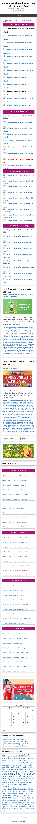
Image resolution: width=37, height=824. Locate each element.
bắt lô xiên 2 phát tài (21, 413)
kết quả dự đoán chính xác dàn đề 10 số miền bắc (15, 522)
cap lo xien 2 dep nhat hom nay (19, 428)
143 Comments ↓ (14, 368)
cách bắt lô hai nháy (10, 345)
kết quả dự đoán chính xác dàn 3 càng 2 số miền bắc (15, 566)
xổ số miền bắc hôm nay (11, 808)
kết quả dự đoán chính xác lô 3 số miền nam (14, 623)
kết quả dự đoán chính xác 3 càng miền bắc (13, 561)
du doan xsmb (21, 760)
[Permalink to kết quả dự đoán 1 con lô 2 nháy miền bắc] (18, 315)
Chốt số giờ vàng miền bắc (11, 756)
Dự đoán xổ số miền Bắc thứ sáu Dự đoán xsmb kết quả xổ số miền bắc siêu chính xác (17, 782)
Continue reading (15, 324)
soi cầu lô (29, 352)
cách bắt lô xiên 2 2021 (15, 417)
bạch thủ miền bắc (26, 403)
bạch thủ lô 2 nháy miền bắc (19, 338)
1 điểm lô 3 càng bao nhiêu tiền (21, 329)
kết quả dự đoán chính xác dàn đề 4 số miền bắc (14, 508)
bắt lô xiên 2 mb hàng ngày (9, 413)
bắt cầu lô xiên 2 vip (9, 408)
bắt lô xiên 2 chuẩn (26, 410)
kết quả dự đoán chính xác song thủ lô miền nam (15, 609)
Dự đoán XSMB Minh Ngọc (13, 771)
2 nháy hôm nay (20, 332)
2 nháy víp (29, 333)
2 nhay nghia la (13, 333)
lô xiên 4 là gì (8, 431)
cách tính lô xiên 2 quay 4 (14, 425)
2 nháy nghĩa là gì (22, 333)
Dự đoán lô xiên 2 (14, 769)
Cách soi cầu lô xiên (9, 760)
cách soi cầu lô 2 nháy (25, 347)
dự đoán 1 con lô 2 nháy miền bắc (13, 350)
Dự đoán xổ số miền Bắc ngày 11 (19, 778)
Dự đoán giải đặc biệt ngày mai (20, 765)
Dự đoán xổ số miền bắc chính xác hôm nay (18, 776)
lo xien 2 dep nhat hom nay (13, 430)
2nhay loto (17, 335)
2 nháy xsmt (12, 335)
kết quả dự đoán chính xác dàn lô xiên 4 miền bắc (15, 556)
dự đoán (26, 762)
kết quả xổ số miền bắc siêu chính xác (20, 789)
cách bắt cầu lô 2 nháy (21, 344)
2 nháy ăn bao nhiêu (11, 332)
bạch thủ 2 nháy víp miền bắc (22, 336)
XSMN (20, 806)
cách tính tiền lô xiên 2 (25, 425)
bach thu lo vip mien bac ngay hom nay (12, 403)
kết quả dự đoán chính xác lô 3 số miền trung (13, 671)
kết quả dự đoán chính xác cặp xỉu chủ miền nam (15, 604)
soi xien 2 (7, 433)
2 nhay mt (7, 333)
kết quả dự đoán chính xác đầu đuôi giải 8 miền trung (15, 662)
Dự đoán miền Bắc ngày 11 (26, 769)
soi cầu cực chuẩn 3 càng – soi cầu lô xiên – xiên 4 (18, 4)
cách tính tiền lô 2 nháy (14, 348)
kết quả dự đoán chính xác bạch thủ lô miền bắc (14, 480)
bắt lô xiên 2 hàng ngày (18, 411)
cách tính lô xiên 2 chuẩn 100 (16, 423)
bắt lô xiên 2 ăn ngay (26, 408)
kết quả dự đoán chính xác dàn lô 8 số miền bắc (14, 542)
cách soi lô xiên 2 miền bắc (23, 422)
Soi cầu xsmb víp (23, 327)
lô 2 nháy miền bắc (9, 352)
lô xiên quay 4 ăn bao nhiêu (18, 431)
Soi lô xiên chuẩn (21, 800)
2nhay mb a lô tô (25, 335)
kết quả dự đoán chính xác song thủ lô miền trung (14, 657)
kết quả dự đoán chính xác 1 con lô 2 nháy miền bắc (15, 476)
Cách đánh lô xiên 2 (9, 419)
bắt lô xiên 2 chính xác (15, 410)
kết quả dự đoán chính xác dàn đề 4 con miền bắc (15, 743)
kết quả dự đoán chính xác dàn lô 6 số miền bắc (15, 538)
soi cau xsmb (24, 791)
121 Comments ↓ (14, 296)
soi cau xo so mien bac (10, 791)
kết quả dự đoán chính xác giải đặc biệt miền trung (15, 638)
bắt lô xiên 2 (18, 408)
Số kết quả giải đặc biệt (12, 802)
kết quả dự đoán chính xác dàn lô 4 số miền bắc (14, 527)
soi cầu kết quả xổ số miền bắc (18, 799)
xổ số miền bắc (28, 806)
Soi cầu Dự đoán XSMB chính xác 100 (16, 796)
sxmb (4, 801)
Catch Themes (23, 821)
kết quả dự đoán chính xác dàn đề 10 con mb (14, 739)
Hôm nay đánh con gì (15, 787)
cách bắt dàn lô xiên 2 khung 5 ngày (11, 416)
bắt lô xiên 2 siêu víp (27, 414)
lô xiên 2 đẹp (24, 430)
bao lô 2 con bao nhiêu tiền (18, 339)
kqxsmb (4, 789)
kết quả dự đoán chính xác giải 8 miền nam (13, 595)
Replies (5, 355)
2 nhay (25, 330)
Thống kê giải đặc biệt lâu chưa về (24, 802)
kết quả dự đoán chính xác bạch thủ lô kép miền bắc (15, 490)
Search (23, 439)
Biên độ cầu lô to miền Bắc (9, 344)
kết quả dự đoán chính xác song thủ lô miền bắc (14, 485)
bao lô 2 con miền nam (18, 341)
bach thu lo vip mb (29, 402)
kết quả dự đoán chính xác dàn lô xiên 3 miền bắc (15, 552)
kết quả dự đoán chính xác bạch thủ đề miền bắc (14, 499)
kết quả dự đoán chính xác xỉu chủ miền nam (14, 586)
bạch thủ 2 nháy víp (10, 336)
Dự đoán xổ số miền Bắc (17, 773)
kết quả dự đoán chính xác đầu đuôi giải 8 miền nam (16, 613)
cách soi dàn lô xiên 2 (11, 422)
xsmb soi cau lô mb (27, 353)
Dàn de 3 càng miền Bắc (16, 763)
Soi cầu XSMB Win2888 (11, 800)
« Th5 (3, 730)
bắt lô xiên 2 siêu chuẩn (16, 414)
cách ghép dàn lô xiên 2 (17, 420)
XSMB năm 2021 (11, 806)
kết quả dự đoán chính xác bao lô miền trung (13, 648)
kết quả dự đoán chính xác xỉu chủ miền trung (13, 634)
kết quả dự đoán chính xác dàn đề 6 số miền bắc (14, 513)
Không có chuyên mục (27, 787)
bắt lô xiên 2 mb (29, 411)
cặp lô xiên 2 (8, 428)
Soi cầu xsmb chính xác (13, 327)
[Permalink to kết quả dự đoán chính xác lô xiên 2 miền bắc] (18, 389)
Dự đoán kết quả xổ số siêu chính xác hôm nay (17, 767)
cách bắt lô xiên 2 (24, 416)
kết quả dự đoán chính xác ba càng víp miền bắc (15, 745)
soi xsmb (30, 800)
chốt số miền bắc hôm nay (15, 757)
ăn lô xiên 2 (11, 402)
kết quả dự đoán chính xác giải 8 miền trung (13, 643)
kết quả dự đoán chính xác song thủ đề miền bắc (14, 503)
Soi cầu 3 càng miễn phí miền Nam (15, 793)
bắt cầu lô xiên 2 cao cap (15, 405)
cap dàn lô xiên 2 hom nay (24, 426)
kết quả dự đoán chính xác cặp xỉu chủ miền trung (15, 652)
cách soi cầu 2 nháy (15, 347)
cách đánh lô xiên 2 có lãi (20, 419)
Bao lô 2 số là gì (28, 342)
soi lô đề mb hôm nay (17, 353)
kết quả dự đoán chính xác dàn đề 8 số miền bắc (14, 517)
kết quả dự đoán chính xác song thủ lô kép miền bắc (15, 494)
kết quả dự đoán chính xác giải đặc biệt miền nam (15, 590)
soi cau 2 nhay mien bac (20, 352)
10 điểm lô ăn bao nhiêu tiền (16, 330)
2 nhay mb (27, 332)
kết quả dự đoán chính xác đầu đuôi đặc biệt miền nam (16, 618)
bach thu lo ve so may (19, 402)
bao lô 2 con (8, 339)
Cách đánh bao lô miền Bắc (22, 345)
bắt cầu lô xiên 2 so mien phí (15, 407)
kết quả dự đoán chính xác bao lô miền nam (14, 600)
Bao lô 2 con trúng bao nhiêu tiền (16, 342)
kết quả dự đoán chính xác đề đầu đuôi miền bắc (14, 575)
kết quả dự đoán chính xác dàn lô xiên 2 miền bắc (15, 547)
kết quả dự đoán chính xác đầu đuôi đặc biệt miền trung (16, 666)
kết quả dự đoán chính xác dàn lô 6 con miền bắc (15, 741)
